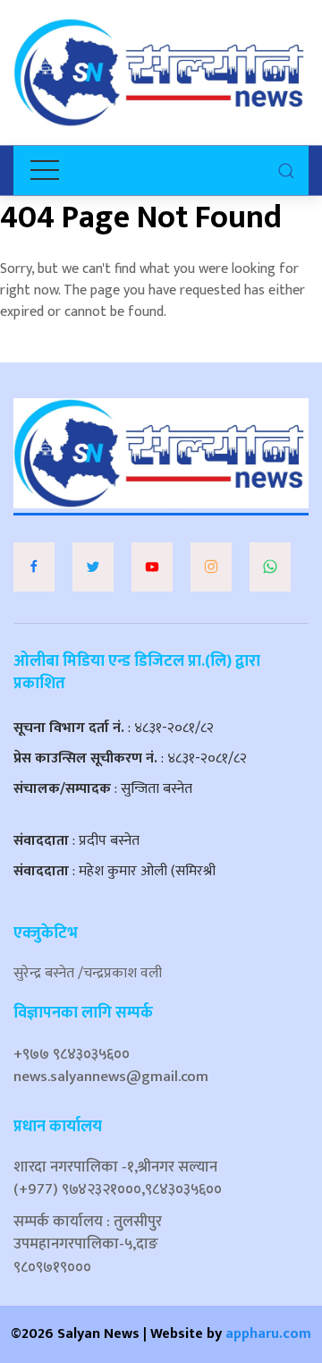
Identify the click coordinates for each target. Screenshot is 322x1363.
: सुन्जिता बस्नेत (102, 789)
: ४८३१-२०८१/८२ (113, 728)
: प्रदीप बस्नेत (76, 841)
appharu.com (268, 1334)
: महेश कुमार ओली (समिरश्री (114, 871)
